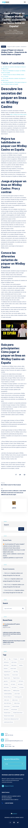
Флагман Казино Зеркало (9, 715)
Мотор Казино (14, 709)
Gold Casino (21, 681)
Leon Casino (14, 687)
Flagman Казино (16, 678)
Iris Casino (6, 684)
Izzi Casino (13, 684)
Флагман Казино (7, 712)
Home (10, 30)
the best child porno (8, 697)
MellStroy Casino (7, 690)
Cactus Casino (13, 668)
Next (2, 488)
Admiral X (22, 659)
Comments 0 (23, 46)
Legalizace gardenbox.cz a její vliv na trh (13, 558)
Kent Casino (20, 684)
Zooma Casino (7, 706)
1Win (5, 659)
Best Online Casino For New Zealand (11, 484)
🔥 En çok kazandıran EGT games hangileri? (14, 544)
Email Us (6, 739)
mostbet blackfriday (8, 693)
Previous (3, 483)
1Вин (10, 659)
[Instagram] (14, 822)
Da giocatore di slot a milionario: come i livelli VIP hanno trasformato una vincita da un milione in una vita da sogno (13, 492)
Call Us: (6, 733)
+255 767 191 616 (9, 735)
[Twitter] (20, 475)
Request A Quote (9, 786)
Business (6, 668)
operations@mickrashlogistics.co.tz (14, 741)
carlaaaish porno (7, 671)
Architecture (6, 662)
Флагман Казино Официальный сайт (11, 719)
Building (15, 30)
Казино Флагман (15, 706)
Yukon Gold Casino (7, 703)
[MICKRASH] (6, 2)
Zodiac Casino (17, 703)
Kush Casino (6, 687)
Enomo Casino (15, 675)
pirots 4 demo (17, 693)
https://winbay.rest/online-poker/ (18, 114)
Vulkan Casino (15, 700)
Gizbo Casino (13, 681)
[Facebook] (10, 822)
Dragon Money (7, 675)
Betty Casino (14, 665)
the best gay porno (18, 697)
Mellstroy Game (16, 690)
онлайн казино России (8, 722)
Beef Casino (6, 665)
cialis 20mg (15, 671)
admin (18, 46)
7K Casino (15, 659)
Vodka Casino (6, 700)
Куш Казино (6, 709)
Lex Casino (21, 687)
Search (6, 525)
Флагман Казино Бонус (18, 712)
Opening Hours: (8, 744)
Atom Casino (14, 662)
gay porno (6, 681)
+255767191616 (8, 803)
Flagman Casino (7, 678)
